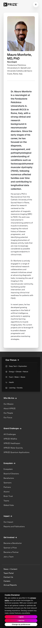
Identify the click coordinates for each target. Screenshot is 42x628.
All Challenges (10, 434)
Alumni (7, 492)
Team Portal (9, 573)
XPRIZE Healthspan (12, 443)
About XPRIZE (10, 408)
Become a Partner (11, 552)
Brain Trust (8, 496)
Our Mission (9, 404)
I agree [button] (21, 617)
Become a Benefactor (13, 543)
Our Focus (8, 417)
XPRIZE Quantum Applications (16, 452)
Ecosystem (8, 469)
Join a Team (9, 557)
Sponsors (7, 483)
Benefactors (9, 478)
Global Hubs (9, 505)
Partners (7, 487)
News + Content (10, 569)
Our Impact (8, 522)
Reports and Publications (14, 526)
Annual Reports (10, 585)
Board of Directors (11, 474)
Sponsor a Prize (10, 548)
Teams (6, 501)
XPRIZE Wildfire (10, 439)
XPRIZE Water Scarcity (13, 448)
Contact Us (8, 577)
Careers (7, 581)
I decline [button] (21, 620)
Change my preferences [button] (21, 624)
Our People (8, 413)
